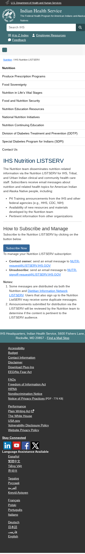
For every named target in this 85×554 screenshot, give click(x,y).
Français (14, 500)
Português (15, 510)
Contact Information (21, 357)
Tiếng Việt (15, 466)
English (13, 536)
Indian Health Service (41, 10)
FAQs (12, 379)
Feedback (19, 40)
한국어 (12, 470)
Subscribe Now (16, 248)
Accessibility (16, 348)
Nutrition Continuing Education (23, 125)
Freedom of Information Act (27, 384)
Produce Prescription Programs (23, 76)
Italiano (13, 514)
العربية (12, 488)
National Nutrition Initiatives (21, 117)
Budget (13, 352)
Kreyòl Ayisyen (18, 492)
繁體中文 (14, 461)
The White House (20, 416)
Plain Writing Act (19, 411)
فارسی (12, 532)
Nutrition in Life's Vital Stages (22, 92)
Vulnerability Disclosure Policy (28, 425)
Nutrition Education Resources (23, 109)
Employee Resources (51, 35)
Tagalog (13, 478)
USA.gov (14, 420)
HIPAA (12, 389)
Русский (13, 483)
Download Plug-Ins (21, 367)
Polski (12, 505)
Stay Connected (14, 437)
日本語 (12, 527)
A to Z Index (20, 35)
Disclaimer (15, 362)
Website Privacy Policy (23, 430)
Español (13, 456)
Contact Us (9, 149)
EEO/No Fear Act (20, 372)
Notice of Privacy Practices (26, 398)
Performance (17, 406)
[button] (80, 27)
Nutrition (8, 68)
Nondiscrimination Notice (25, 393)
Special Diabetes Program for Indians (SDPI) (33, 141)
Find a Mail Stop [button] (58, 338)
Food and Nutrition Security (21, 100)
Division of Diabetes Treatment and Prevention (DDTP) (40, 133)
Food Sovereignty (14, 84)
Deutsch (13, 522)
